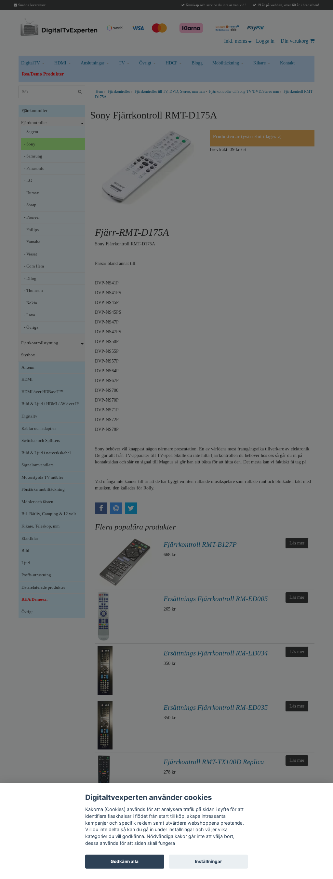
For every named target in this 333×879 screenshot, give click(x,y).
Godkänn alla (125, 861)
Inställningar (208, 861)
